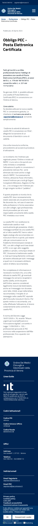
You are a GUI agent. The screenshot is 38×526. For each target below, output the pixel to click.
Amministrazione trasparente (15, 505)
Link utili (7, 500)
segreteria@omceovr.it (13, 116)
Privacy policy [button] (19, 512)
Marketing (29, 523)
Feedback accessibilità (12, 502)
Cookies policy (9, 498)
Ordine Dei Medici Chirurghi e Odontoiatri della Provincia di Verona (15, 11)
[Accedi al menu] (33, 10)
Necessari (9, 523)
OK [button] (7, 517)
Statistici (19, 523)
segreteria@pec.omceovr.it (13, 486)
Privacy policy (9, 496)
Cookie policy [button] (8, 512)
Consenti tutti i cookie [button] (23, 517)
